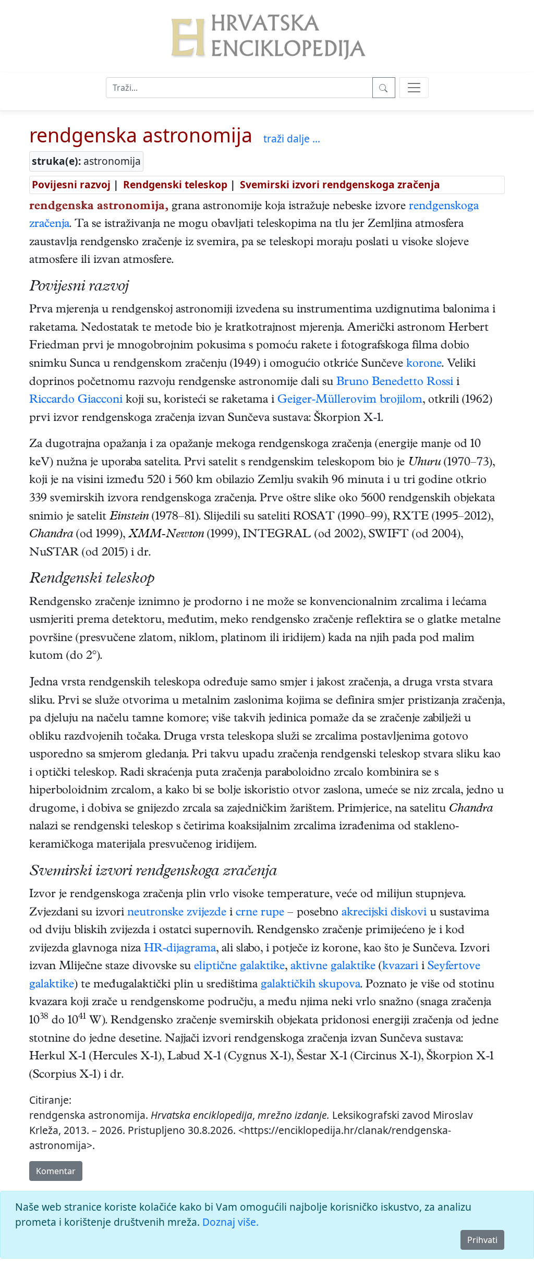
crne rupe (260, 913)
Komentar (56, 1171)
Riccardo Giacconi (76, 400)
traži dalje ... (291, 138)
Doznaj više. (230, 1222)
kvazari (400, 967)
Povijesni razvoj (71, 184)
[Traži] (383, 87)
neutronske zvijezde (176, 913)
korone (424, 364)
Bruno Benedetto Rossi (394, 383)
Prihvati (482, 1240)
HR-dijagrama (180, 949)
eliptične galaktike (239, 967)
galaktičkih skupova (310, 985)
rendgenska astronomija (140, 135)
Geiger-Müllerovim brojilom (349, 400)
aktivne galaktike (332, 967)
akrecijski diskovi (384, 913)
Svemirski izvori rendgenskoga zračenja (340, 184)
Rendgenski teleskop (175, 184)
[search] (414, 87)
